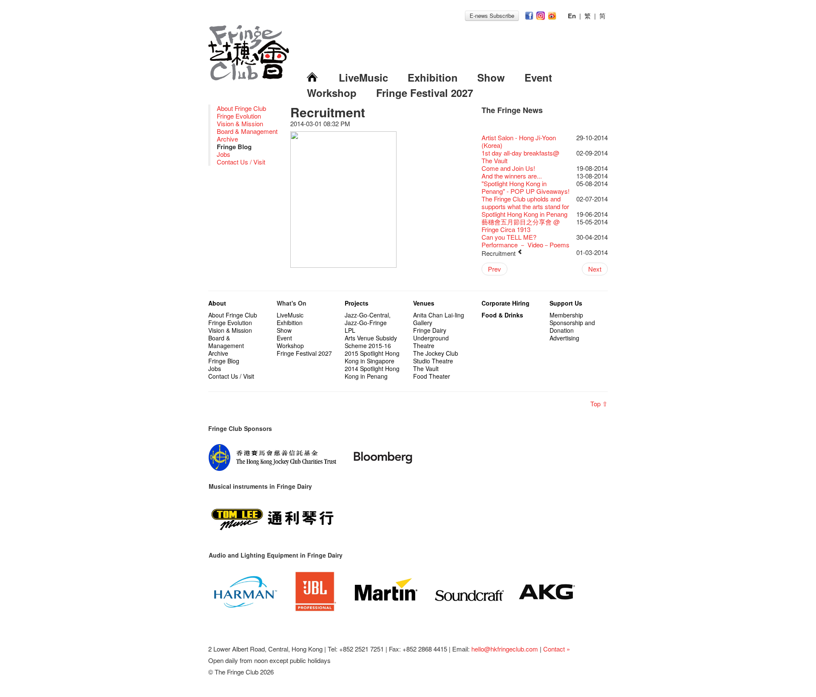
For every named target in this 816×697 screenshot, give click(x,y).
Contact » (556, 648)
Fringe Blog (223, 361)
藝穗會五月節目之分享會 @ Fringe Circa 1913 (521, 225)
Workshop (332, 92)
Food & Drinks (502, 315)
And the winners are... (512, 175)
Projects (356, 303)
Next (594, 268)
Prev (494, 268)
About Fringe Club (241, 108)
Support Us (566, 303)
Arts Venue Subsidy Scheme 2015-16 (371, 342)
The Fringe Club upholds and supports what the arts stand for (525, 202)
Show (491, 77)
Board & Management (247, 131)
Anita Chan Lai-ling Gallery (438, 319)
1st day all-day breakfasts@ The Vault (520, 156)
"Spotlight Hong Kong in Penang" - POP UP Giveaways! (526, 187)
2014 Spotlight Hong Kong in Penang (372, 372)
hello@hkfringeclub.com (504, 648)
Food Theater (431, 376)
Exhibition (433, 77)
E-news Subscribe (492, 15)
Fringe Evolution (239, 115)
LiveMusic (363, 77)
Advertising (564, 338)
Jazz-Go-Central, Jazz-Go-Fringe (368, 319)
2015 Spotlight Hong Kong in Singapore (372, 357)
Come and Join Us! (508, 168)
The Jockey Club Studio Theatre (435, 357)
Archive (227, 138)
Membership (566, 315)
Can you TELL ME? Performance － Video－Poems (526, 240)
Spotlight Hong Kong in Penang (524, 214)
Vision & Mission (240, 123)
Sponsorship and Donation (572, 326)
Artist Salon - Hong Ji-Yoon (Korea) (519, 141)
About (217, 303)
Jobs (223, 154)
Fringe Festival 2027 (424, 92)
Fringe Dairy (429, 330)
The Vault (426, 368)
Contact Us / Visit (241, 161)
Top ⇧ (599, 403)
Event (538, 77)
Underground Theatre (431, 342)
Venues (423, 303)
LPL (350, 330)
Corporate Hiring (506, 303)
